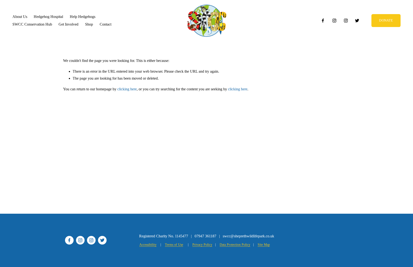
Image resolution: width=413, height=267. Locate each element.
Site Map (264, 244)
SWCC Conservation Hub (32, 24)
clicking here (127, 89)
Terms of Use (174, 244)
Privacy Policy (202, 244)
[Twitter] (357, 20)
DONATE (386, 20)
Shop (89, 24)
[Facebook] (323, 20)
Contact (105, 24)
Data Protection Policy (235, 244)
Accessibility (148, 244)
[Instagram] (334, 20)
